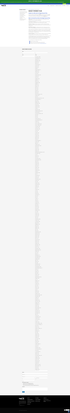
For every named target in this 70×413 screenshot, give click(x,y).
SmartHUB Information (22, 15)
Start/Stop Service (37, 399)
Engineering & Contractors (58, 5)
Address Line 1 (23, 374)
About (48, 5)
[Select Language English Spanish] (68, 3)
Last (35, 53)
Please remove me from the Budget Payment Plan (28, 384)
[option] (41, 58)
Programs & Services (52, 5)
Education (67, 5)
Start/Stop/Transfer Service (23, 11)
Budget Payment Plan (22, 13)
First (22, 53)
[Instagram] (23, 405)
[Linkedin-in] (22, 405)
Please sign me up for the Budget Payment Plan (28, 383)
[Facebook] (20, 405)
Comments (23, 386)
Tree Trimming (21, 16)
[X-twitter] (19, 405)
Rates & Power (63, 5)
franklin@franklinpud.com (43, 43)
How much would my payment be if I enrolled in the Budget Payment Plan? (31, 385)
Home (29, 9)
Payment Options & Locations (23, 12)
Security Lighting (22, 14)
